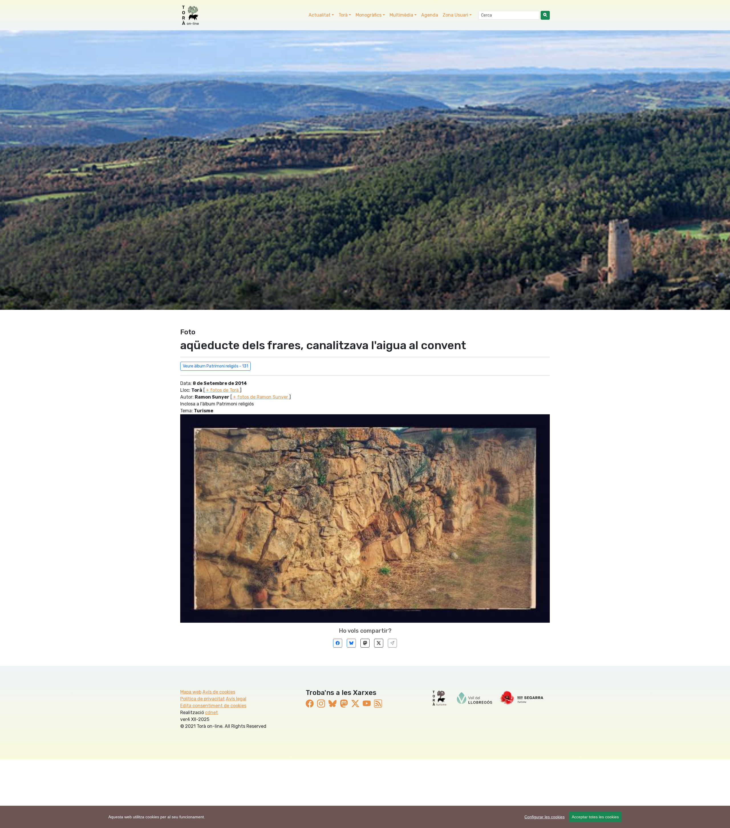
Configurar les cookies (544, 817)
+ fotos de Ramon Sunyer (260, 397)
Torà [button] (343, 15)
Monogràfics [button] (369, 15)
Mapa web (190, 692)
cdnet (211, 712)
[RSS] (378, 704)
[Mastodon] (365, 643)
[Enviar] (392, 643)
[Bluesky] (351, 643)
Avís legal (236, 699)
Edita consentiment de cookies (213, 705)
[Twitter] (378, 643)
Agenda (429, 15)
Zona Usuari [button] (455, 15)
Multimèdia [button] (401, 15)
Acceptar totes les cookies (595, 817)
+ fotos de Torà (222, 390)
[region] (365, 817)
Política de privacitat (202, 699)
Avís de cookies (218, 692)
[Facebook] (337, 643)
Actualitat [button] (319, 15)
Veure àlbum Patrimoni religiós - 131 (215, 366)
